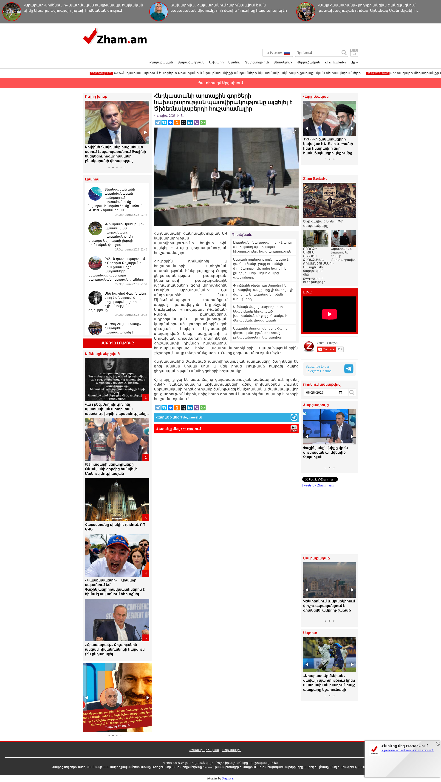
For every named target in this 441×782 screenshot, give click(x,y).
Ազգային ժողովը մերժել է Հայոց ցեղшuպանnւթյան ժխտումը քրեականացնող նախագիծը (260, 333)
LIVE (307, 292)
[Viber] (196, 122)
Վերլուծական (308, 62)
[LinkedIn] (190, 122)
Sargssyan (228, 778)
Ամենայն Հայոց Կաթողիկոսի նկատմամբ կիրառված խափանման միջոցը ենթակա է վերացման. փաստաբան (260, 313)
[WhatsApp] (203, 122)
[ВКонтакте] (170, 122)
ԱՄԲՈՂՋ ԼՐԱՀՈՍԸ (117, 343)
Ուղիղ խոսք (96, 96)
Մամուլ (234, 62)
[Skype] (164, 122)
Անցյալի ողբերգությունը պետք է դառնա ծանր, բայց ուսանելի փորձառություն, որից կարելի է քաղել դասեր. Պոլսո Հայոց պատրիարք (260, 268)
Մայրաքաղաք (316, 558)
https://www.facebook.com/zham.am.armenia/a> (408, 750)
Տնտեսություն (257, 62)
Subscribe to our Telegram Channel (319, 368)
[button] (89, 132)
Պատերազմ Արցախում (220, 83)
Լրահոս (92, 179)
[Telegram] (158, 122)
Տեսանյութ (283, 62)
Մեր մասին (231, 750)
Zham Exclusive (335, 62)
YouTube (187, 429)
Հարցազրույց (316, 405)
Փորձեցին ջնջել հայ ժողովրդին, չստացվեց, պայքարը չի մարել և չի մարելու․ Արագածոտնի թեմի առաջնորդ (263, 292)
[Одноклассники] (177, 122)
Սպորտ (310, 633)
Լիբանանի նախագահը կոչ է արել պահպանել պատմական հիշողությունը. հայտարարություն (262, 247)
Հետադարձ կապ (204, 750)
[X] (183, 122)
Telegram (188, 417)
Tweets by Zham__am (317, 485)
